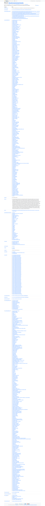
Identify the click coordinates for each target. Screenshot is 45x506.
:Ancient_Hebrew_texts (15, 122)
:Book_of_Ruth (14, 23)
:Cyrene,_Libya (14, 351)
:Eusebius (14, 88)
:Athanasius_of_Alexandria (16, 44)
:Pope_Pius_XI (14, 42)
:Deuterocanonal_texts (15, 305)
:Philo (13, 430)
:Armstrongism (14, 422)
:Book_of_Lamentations (15, 90)
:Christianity (14, 338)
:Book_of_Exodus (14, 33)
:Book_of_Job (14, 35)
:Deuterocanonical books (16, 255)
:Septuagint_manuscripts (15, 111)
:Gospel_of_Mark (14, 64)
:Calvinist (13, 154)
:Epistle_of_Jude (14, 49)
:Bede (13, 87)
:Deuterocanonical (15, 486)
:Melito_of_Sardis (14, 100)
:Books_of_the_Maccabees (16, 29)
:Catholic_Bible (14, 253)
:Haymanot (14, 387)
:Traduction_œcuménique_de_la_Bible (17, 419)
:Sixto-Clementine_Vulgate (16, 72)
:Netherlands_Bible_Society (16, 474)
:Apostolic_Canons (15, 129)
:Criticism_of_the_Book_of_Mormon (17, 320)
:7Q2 (13, 195)
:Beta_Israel (14, 354)
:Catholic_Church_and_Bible (16, 239)
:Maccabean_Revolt (15, 404)
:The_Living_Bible (14, 366)
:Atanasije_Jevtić (14, 457)
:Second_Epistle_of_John (15, 52)
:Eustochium (14, 71)
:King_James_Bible (15, 150)
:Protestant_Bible (14, 365)
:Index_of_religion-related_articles (17, 412)
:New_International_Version (16, 450)
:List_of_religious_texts (15, 445)
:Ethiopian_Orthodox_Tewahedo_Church (17, 84)
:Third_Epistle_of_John (15, 54)
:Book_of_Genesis (15, 34)
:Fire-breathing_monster (15, 455)
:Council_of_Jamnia (15, 114)
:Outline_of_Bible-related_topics (16, 499)
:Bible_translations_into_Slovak (16, 408)
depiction (6, 297)
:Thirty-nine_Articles (15, 101)
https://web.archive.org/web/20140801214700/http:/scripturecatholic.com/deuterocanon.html (24, 13)
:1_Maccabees (14, 66)
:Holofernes (14, 317)
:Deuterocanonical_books (16, 146)
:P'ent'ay (13, 451)
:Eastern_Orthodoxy (15, 339)
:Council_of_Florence (15, 125)
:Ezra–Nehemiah (14, 128)
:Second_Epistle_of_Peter (15, 53)
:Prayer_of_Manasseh (15, 57)
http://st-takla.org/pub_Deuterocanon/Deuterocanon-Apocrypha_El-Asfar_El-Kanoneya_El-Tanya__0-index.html (26, 11)
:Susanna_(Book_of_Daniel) (16, 131)
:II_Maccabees (14, 174)
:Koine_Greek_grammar (15, 471)
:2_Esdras (13, 95)
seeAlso (5, 251)
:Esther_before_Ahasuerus (16, 478)
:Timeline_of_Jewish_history (16, 424)
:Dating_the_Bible (14, 413)
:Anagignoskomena (15, 308)
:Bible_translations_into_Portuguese (17, 345)
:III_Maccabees (14, 173)
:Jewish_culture (14, 393)
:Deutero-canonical (15, 301)
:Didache (13, 106)
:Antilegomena (14, 112)
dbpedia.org (26, 4)
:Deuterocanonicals (15, 307)
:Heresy (13, 68)
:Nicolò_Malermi (14, 452)
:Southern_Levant (14, 340)
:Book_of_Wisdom (15, 118)
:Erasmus (13, 371)
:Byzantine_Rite (14, 83)
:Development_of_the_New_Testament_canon (18, 252)
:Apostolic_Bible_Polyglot (15, 310)
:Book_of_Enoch (14, 385)
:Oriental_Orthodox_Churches (16, 41)
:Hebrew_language (15, 38)
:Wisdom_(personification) (16, 472)
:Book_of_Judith (14, 426)
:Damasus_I (14, 166)
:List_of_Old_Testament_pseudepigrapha (17, 466)
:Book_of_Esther (14, 45)
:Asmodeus (14, 386)
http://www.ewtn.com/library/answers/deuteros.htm (19, 17)
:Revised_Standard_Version (16, 437)
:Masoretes (14, 139)
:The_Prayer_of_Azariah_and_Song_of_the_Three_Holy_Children (20, 163)
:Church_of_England (15, 74)
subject (5, 241)
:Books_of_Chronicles (15, 67)
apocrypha (6, 492)
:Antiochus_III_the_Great (15, 336)
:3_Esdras (13, 177)
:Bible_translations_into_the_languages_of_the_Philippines (20, 409)
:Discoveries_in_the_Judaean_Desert (17, 347)
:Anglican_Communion (15, 31)
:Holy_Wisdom (14, 367)
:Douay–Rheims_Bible (15, 110)
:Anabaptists (14, 164)
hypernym (6, 246)
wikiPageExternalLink (7, 11)
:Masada (13, 93)
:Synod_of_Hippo (14, 25)
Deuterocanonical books (16, 3)
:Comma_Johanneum (15, 165)
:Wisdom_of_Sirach (15, 193)
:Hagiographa (14, 179)
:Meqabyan (14, 144)
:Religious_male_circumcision (16, 475)
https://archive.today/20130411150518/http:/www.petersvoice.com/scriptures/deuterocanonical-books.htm (25, 14)
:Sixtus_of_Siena (14, 115)
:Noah (13, 314)
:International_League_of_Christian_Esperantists (18, 334)
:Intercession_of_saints (15, 441)
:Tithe (13, 381)
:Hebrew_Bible (14, 85)
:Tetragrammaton (15, 356)
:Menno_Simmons (15, 190)
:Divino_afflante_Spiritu (15, 137)
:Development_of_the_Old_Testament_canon (18, 360)
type (5, 247)
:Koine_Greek (14, 124)
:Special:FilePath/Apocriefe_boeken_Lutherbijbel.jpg (20, 297)
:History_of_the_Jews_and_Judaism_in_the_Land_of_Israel (19, 363)
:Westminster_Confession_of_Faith (17, 77)
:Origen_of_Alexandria (15, 149)
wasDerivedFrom (7, 295)
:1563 (13, 335)
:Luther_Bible (14, 141)
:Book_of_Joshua (14, 80)
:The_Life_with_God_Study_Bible (16, 467)
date (5, 197)
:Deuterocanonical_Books (16, 306)
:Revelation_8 (14, 433)
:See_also (13, 232)
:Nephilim (14, 416)
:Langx (13, 227)
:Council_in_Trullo (14, 182)
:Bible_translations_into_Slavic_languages (17, 361)
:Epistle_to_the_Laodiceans (16, 138)
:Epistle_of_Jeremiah (15, 184)
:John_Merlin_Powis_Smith (16, 410)
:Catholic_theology (15, 312)
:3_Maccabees (14, 96)
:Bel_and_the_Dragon (15, 384)
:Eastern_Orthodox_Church (16, 37)
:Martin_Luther (14, 40)
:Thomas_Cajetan (14, 94)
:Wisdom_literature (15, 394)
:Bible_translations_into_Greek (16, 324)
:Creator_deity (14, 316)
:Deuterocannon (14, 303)
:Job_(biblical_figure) (15, 380)
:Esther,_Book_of (14, 185)
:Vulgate (13, 251)
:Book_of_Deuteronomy (15, 79)
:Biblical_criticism (14, 145)
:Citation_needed (14, 219)
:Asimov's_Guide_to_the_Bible (16, 421)
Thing (9, 4)
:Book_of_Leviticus (15, 81)
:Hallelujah (14, 429)
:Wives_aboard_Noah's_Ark (16, 346)
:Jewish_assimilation (15, 432)
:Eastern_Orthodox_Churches (16, 155)
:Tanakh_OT (14, 234)
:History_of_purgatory (15, 431)
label (5, 250)
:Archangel (14, 379)
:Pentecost (14, 374)
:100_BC (13, 370)
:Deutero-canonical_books (16, 483)
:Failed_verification (15, 223)
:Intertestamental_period (15, 456)
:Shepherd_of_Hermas (15, 192)
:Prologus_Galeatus (15, 28)
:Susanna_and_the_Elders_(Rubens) (17, 401)
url (5, 210)
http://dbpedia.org (17, 4)
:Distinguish (14, 221)
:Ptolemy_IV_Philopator (15, 375)
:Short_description (15, 233)
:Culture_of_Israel (14, 448)
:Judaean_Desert (14, 420)
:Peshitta (13, 76)
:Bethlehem (14, 32)
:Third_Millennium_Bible (15, 492)
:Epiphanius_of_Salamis (15, 133)
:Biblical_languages (15, 390)
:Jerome (13, 39)
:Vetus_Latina (14, 69)
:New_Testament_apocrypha (16, 147)
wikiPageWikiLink (7, 310)
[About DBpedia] (6, 1)
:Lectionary (14, 127)
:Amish (13, 63)
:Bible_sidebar (14, 216)
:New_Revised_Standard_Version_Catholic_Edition (18, 328)
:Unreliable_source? (15, 235)
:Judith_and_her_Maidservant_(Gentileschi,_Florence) (19, 330)
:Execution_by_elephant (15, 396)
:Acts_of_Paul (14, 103)
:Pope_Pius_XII (14, 43)
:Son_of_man (14, 439)
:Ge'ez (13, 157)
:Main (13, 228)
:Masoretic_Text (14, 134)
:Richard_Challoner (15, 78)
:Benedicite (14, 104)
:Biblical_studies (14, 350)
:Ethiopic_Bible (14, 186)
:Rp (13, 231)
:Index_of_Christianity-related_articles (17, 322)
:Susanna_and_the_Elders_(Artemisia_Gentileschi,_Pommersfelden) (21, 397)
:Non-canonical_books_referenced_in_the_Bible (18, 464)
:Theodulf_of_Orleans (15, 191)
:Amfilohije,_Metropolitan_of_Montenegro (18, 476)
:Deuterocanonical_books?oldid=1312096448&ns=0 (20, 295)
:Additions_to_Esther (15, 170)
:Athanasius (14, 168)
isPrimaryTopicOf (7, 298)
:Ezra (13, 119)
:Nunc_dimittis (14, 75)
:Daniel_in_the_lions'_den (15, 388)
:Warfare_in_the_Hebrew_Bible (16, 480)
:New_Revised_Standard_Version (16, 359)
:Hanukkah (14, 342)
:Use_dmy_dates (14, 236)
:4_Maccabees (14, 97)
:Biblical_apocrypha (15, 357)
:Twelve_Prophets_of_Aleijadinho (16, 332)
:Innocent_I (14, 159)
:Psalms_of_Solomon (15, 73)
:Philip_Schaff (14, 65)
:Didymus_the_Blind (15, 428)
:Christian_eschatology (15, 402)
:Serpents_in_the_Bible (15, 406)
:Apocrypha (14, 130)
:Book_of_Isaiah (14, 46)
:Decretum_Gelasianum (15, 151)
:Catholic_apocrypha (15, 300)
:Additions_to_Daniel (15, 369)
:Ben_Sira (13, 443)
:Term (13, 246)
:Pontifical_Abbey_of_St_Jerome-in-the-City (18, 462)
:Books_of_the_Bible (15, 102)
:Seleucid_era (14, 444)
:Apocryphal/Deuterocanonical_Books (17, 309)
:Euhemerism (14, 418)
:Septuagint (14, 62)
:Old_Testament (14, 60)
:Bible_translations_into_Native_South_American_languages (20, 325)
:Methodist (14, 167)
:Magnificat (14, 120)
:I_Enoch (13, 180)
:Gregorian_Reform (15, 142)
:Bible (13, 329)
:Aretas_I (13, 344)
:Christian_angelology (15, 479)
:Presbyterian (14, 160)
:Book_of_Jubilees (15, 123)
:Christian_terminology (15, 241)
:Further (13, 225)
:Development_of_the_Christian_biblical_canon (18, 244)
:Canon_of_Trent (14, 414)
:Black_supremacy (15, 364)
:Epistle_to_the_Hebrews (15, 50)
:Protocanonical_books (15, 27)
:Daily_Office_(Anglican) (15, 425)
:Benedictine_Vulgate (15, 446)
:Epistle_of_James (14, 48)
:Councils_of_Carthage (15, 143)
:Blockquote (14, 217)
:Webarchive (14, 237)
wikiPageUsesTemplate (7, 212)
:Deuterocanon (14, 304)
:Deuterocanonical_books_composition (17, 213)
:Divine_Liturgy (14, 135)
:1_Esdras (13, 136)
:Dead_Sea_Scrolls (15, 378)
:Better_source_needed (15, 215)
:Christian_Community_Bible (16, 392)
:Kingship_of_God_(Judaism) (16, 465)
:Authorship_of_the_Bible (15, 436)
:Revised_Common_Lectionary (16, 108)
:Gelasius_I (14, 158)
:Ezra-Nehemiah (14, 176)
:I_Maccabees (14, 181)
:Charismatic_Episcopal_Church (16, 453)
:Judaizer (13, 175)
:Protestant (14, 161)
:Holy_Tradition (14, 172)
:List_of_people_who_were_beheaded (17, 321)
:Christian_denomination (15, 36)
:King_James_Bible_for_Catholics (16, 411)
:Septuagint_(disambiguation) (16, 470)
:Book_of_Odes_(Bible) (15, 454)
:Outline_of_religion (15, 423)
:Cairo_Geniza (14, 98)
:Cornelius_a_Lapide (15, 400)
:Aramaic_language (15, 153)
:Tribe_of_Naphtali (15, 405)
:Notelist (13, 229)
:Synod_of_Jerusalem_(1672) (16, 26)
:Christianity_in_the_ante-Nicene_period (17, 498)
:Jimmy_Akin (14, 30)
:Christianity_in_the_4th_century (16, 24)
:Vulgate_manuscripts (15, 447)
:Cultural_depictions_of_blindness (16, 391)
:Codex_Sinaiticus (14, 377)
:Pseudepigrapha (14, 107)
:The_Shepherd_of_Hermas (16, 109)
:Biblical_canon (14, 355)
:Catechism (14, 427)
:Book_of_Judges (14, 22)
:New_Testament (14, 59)
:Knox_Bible (14, 468)
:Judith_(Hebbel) (14, 460)
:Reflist (13, 230)
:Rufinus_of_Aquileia (15, 188)
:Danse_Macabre (14, 319)
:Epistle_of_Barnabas (15, 318)
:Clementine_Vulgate (15, 162)
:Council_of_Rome (15, 132)
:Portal (13, 212)
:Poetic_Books (14, 463)
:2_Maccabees (14, 105)
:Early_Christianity (15, 58)
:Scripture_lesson (14, 189)
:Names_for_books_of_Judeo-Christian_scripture (18, 490)
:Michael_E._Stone (15, 326)
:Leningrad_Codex (15, 99)
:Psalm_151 (14, 417)
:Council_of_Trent (14, 92)
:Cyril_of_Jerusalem (15, 126)
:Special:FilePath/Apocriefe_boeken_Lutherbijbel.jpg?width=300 (21, 9)
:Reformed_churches (15, 169)
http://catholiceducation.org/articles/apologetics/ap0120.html (20, 18)
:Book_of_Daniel (14, 21)
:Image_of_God (14, 458)
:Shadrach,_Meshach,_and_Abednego (17, 358)
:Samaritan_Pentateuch (15, 89)
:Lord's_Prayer (14, 352)
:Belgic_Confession (15, 140)
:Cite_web (13, 220)
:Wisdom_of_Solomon (15, 194)
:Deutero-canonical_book (15, 482)
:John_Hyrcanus (14, 440)
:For (13, 224)
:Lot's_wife (14, 373)
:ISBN (13, 226)
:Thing (13, 247)
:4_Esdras (13, 178)
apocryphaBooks (7, 493)
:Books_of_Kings (14, 116)
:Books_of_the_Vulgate (15, 461)
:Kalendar (14, 171)
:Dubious (13, 222)
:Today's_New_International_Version (17, 348)
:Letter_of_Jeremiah (15, 415)
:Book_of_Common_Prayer (16, 56)
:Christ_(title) (14, 315)
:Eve (13, 313)
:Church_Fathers (14, 91)
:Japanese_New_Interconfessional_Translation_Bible (19, 389)
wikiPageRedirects (7, 300)
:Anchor (13, 214)
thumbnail (6, 9)
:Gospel (13, 61)
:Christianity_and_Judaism (16, 449)
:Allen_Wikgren (14, 331)
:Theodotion (14, 70)
